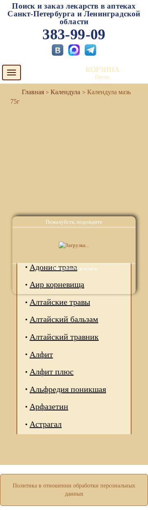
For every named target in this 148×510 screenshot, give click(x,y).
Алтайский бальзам (64, 319)
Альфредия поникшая (68, 389)
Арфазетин (49, 406)
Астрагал (46, 423)
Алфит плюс (52, 371)
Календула (65, 91)
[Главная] (29, 91)
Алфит (41, 354)
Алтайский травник (64, 336)
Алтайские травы (60, 301)
